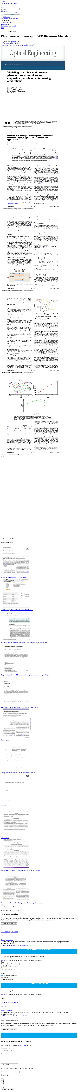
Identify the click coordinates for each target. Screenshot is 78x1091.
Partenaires (9, 940)
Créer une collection (7, 979)
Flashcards (14, 3)
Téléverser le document (8, 13)
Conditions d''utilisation (23, 945)
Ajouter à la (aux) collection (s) (11, 45)
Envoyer (10, 1089)
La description (9, 966)
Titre (2, 962)
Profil (2, 28)
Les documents (6, 3)
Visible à (3, 973)
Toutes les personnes (10, 975)
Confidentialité (11, 945)
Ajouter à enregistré (27, 45)
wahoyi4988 (15, 41)
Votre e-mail (5, 1065)
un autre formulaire (23, 1045)
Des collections (13, 19)
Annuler (4, 1089)
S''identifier (4, 11)
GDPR (3, 945)
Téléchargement (6, 43)
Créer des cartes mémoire (24, 13)
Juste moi (6, 977)
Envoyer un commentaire (9, 923)
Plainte (3, 940)
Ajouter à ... (15, 43)
